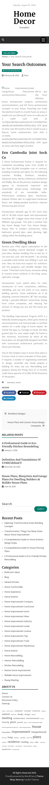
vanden (35, 746)
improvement (21, 732)
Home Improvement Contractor (19, 606)
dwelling (7, 718)
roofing (32, 742)
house (36, 726)
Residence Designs (17, 413)
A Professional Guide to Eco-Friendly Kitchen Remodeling (20, 445)
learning (4, 737)
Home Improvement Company (18, 601)
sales (37, 742)
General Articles (11, 582)
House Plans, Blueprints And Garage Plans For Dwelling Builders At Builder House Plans (24, 479)
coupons (43, 711)
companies (18, 711)
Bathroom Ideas (12, 572)
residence (14, 741)
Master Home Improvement (17, 670)
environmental (32, 718)
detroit (34, 714)
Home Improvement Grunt (16, 611)
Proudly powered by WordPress (20, 776)
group (25, 722)
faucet (42, 718)
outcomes (11, 382)
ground (20, 722)
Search (7, 504)
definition (13, 714)
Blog (6, 577)
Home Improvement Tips (16, 635)
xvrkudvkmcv (15, 749)
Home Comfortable (13, 586)
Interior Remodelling (14, 660)
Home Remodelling (13, 655)
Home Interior (11, 650)
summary (42, 742)
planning (29, 737)
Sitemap (6, 703)
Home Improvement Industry (18, 621)
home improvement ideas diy (10, 727)
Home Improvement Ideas (16, 616)
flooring (5, 722)
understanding (27, 746)
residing (25, 741)
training (4, 746)
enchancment (19, 718)
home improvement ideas (35, 722)
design (20, 714)
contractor (36, 711)
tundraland (19, 746)
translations (11, 746)
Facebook (9, 392)
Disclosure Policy (10, 700)
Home (5, 693)
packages (23, 737)
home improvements (25, 727)
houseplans (6, 732)
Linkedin (9, 398)
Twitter (25, 392)
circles (3, 711)
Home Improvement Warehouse (19, 645)
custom (6, 714)
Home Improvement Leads (17, 626)
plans (37, 736)
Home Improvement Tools (16, 640)
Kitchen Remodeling (13, 665)
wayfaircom (6, 749)
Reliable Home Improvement (17, 675)
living (10, 737)
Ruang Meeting (11, 680)
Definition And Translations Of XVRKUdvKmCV (21, 461)
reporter (4, 742)
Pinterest (40, 392)
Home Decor (25, 17)
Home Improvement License (17, 631)
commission (10, 711)
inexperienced (38, 731)
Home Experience (12, 591)
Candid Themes (31, 779)
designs (27, 714)
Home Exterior (11, 596)
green (13, 722)
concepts (27, 711)
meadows (16, 737)
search (18, 382)
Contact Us (7, 696)
